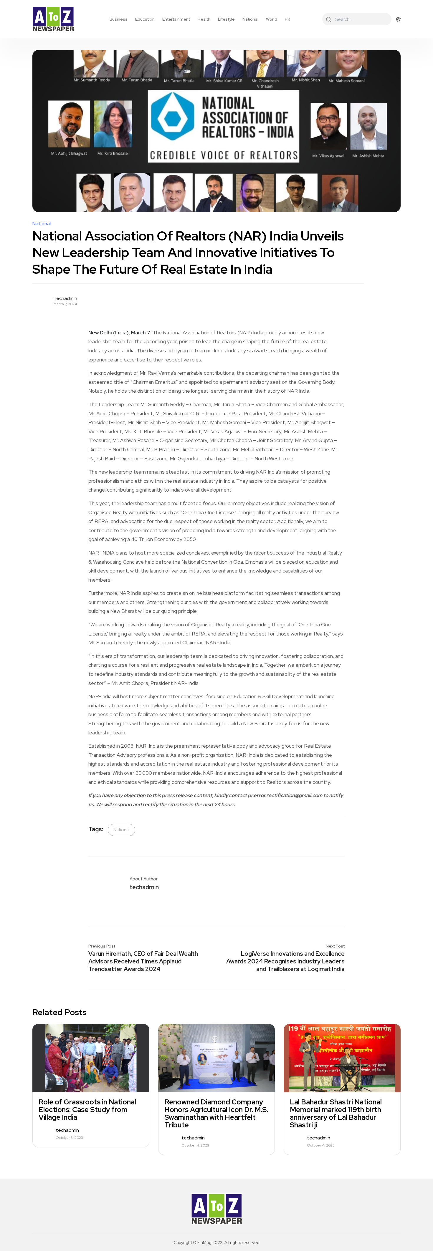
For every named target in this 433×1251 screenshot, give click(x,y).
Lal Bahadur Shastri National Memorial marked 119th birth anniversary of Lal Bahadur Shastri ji (336, 1113)
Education (145, 19)
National (250, 19)
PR (287, 19)
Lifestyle (226, 19)
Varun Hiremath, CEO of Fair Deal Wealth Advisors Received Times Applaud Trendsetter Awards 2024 (143, 961)
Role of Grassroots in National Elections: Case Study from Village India (87, 1109)
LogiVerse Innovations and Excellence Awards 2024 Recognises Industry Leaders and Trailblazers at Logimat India (285, 961)
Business (119, 19)
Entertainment (176, 19)
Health (204, 19)
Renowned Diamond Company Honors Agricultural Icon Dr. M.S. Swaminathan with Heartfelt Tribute (216, 1113)
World (271, 19)
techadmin (65, 298)
